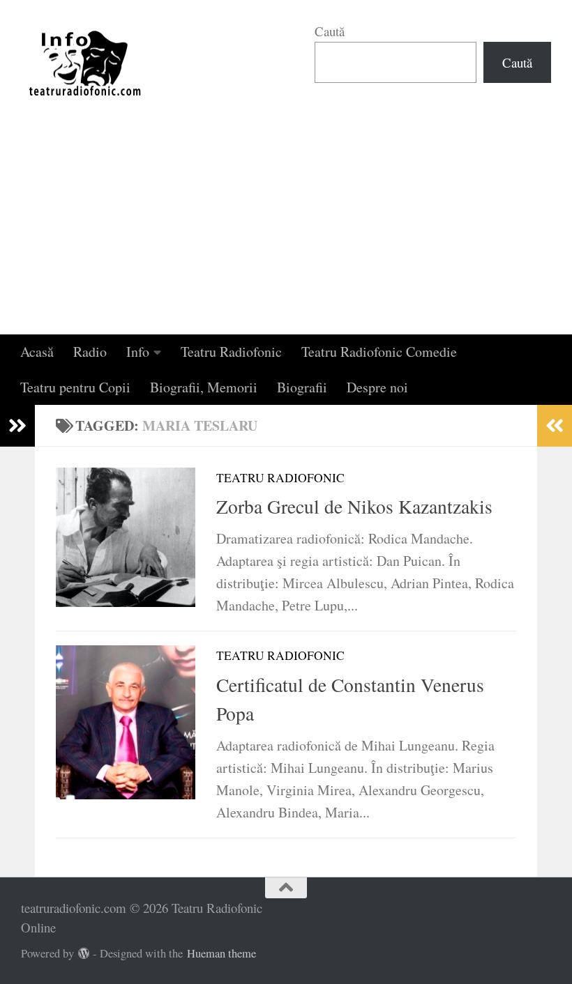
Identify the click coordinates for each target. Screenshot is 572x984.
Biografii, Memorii (203, 387)
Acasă (37, 351)
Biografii (302, 387)
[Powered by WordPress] (84, 954)
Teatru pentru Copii (75, 387)
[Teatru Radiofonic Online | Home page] (86, 63)
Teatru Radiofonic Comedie (379, 351)
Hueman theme (221, 953)
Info (137, 351)
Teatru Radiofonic (231, 351)
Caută (330, 31)
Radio (90, 351)
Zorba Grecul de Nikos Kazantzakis (354, 506)
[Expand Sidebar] (17, 426)
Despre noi (377, 387)
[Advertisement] (286, 230)
